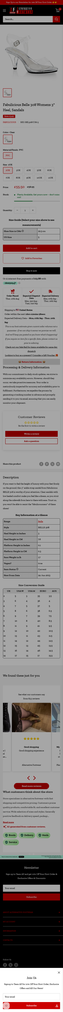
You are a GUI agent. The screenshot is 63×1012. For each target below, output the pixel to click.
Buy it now (31, 270)
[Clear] (7, 139)
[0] (57, 10)
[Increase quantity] (33, 210)
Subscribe (31, 1005)
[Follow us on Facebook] (5, 965)
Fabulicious (9, 122)
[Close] (59, 972)
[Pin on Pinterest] (47, 464)
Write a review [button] (31, 433)
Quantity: (7, 210)
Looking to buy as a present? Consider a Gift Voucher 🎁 (31, 355)
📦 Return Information (30, 361)
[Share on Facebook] (41, 464)
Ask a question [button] (31, 441)
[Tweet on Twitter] (52, 464)
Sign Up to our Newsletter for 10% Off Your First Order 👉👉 (31, 2)
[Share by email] (58, 464)
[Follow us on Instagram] (16, 965)
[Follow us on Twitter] (10, 965)
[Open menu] (4, 10)
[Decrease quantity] (17, 210)
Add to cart (31, 248)
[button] (29, 778)
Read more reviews (31, 786)
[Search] (56, 19)
